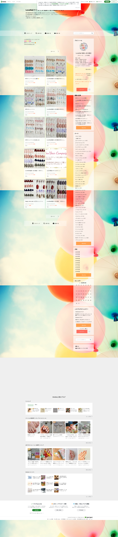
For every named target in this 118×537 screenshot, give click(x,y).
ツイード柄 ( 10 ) (79, 224)
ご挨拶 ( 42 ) (78, 138)
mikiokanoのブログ (79, 311)
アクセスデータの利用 (72, 519)
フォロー (82, 89)
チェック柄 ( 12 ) (79, 179)
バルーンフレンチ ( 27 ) (80, 207)
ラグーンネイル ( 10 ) (80, 149)
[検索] (92, 33)
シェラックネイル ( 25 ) (80, 162)
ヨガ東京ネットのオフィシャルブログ (83, 321)
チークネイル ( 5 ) (79, 220)
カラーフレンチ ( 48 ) (80, 181)
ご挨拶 (30, 205)
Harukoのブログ (78, 317)
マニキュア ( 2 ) (78, 211)
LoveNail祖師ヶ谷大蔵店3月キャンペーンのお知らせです (56, 140)
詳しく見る (59, 510)
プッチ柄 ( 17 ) (78, 160)
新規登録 (107, 1)
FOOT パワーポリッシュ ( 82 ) (82, 237)
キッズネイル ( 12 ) (79, 153)
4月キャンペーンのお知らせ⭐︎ (32, 140)
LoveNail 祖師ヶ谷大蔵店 (83, 53)
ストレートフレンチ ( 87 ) (81, 157)
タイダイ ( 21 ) (78, 233)
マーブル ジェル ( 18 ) (80, 164)
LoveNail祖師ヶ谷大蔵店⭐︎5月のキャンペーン (56, 109)
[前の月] (80, 283)
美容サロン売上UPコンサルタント (82, 319)
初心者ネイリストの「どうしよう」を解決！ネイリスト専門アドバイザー (83, 314)
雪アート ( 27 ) (78, 188)
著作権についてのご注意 (82, 348)
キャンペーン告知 (32, 82)
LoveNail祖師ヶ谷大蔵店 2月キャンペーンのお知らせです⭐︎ (34, 170)
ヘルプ (91, 519)
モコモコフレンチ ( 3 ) (80, 190)
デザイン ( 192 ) (78, 155)
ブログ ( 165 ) (78, 136)
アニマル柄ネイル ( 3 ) (80, 222)
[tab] (30, 404)
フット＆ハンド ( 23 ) (80, 203)
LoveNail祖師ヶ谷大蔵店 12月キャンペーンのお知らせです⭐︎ (56, 201)
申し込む (81, 510)
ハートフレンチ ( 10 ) (80, 235)
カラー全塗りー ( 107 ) (80, 196)
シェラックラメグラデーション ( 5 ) (83, 151)
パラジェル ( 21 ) (79, 239)
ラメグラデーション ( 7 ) (80, 175)
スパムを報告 (50, 519)
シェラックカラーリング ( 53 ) (82, 144)
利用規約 (64, 519)
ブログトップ (29, 33)
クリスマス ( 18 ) (79, 227)
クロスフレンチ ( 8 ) (79, 216)
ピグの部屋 (87, 55)
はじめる (36, 510)
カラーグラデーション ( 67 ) (81, 140)
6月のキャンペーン (30, 109)
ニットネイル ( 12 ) (79, 177)
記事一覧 (39, 33)
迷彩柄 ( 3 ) (77, 186)
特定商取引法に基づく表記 (83, 519)
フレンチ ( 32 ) (78, 201)
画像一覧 (49, 33)
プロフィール (80, 55)
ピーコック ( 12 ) (79, 231)
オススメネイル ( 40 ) (80, 183)
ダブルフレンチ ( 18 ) (80, 192)
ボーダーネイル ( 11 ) (80, 142)
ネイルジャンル (78, 75)
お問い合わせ (57, 519)
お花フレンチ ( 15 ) (79, 205)
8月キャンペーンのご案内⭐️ (32, 78)
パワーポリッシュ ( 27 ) (80, 218)
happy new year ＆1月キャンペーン (34, 201)
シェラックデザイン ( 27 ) (81, 170)
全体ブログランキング (80, 73)
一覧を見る (83, 127)
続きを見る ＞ (89, 69)
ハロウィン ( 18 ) (79, 168)
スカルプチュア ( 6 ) (79, 198)
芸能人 (36, 404)
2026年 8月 (83, 282)
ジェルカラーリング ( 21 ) (81, 194)
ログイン (114, 1)
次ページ (53, 51)
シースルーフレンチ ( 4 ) (80, 209)
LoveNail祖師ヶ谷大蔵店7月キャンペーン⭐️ (56, 78)
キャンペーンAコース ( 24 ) (81, 214)
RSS (78, 346)
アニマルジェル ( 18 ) (80, 166)
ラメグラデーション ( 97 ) (81, 147)
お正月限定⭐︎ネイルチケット (54, 170)
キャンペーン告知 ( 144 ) (80, 173)
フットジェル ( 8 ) (79, 229)
